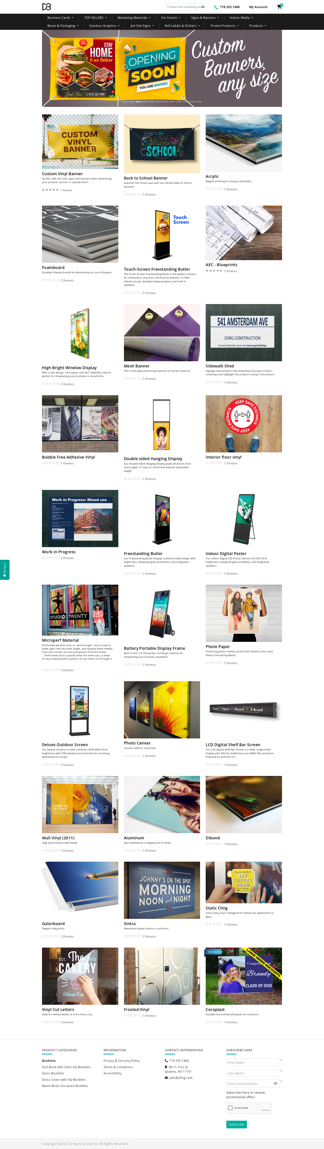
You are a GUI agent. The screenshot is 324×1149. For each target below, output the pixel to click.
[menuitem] (60, 18)
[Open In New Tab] (162, 68)
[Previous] (60, 68)
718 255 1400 (179, 1061)
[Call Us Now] (217, 7)
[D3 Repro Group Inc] (46, 7)
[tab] (125, 102)
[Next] (264, 68)
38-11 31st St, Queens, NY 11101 (178, 1069)
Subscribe (236, 1124)
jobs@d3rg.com (181, 1078)
